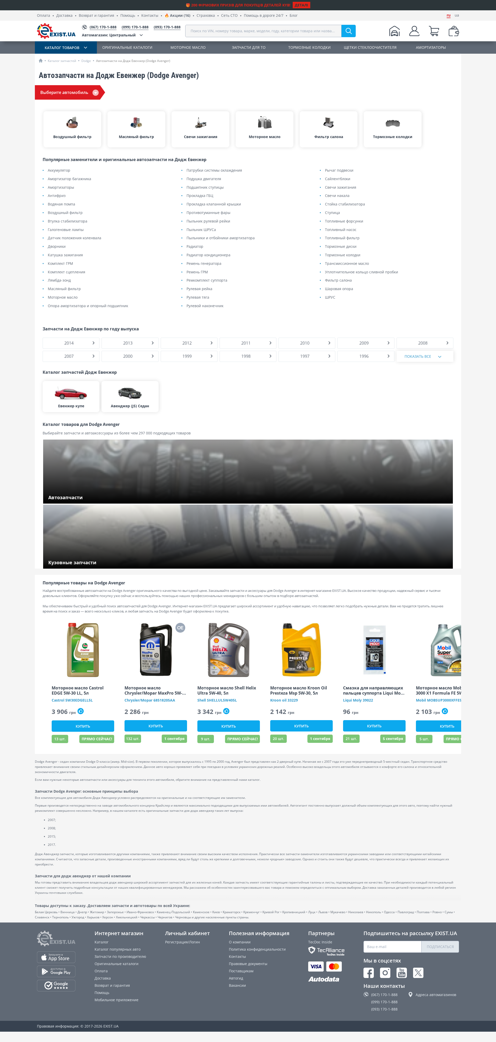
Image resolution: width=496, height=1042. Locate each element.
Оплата (43, 15)
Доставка (64, 15)
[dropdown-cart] (434, 31)
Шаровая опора (339, 289)
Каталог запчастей (62, 61)
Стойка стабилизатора (345, 204)
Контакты (149, 15)
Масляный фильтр (64, 289)
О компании (240, 942)
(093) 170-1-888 (384, 1009)
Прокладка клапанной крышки (214, 204)
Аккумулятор (59, 170)
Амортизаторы (61, 187)
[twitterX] (418, 973)
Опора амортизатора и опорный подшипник (88, 306)
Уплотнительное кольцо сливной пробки (361, 272)
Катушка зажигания (65, 255)
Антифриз (57, 196)
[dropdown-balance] (454, 31)
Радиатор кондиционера (208, 255)
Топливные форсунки (344, 221)
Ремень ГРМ (197, 272)
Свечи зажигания (340, 187)
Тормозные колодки (342, 255)
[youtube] (402, 973)
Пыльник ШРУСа (201, 230)
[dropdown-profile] (414, 31)
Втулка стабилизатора (67, 221)
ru (449, 15)
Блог (294, 15)
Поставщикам (241, 970)
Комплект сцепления (66, 272)
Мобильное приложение (116, 999)
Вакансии (237, 985)
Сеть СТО (229, 15)
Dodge (86, 61)
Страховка (206, 15)
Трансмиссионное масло (347, 263)
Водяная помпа (61, 204)
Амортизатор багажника (69, 179)
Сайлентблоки (337, 179)
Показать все (418, 356)
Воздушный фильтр (65, 213)
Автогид (236, 978)
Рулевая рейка (199, 289)
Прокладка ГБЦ (200, 196)
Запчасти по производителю (120, 956)
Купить (83, 726)
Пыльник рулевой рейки (208, 221)
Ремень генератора (204, 263)
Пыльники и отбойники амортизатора (221, 238)
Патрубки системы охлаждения (214, 170)
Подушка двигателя (204, 179)
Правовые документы (248, 963)
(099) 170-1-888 (384, 1001)
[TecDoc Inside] (326, 951)
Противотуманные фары (208, 213)
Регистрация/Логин (182, 942)
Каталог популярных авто (118, 949)
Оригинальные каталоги (116, 963)
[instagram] (385, 973)
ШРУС (330, 297)
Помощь (127, 15)
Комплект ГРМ (60, 263)
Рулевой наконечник (205, 306)
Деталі (301, 5)
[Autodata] (326, 979)
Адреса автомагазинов (436, 994)
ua (457, 15)
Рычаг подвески (339, 170)
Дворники (57, 246)
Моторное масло (63, 297)
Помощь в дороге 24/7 (263, 15)
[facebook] (368, 973)
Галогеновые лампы (66, 230)
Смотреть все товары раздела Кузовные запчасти (93, 563)
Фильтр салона (338, 280)
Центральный (109, 35)
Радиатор (195, 246)
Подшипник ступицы (205, 187)
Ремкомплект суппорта (207, 280)
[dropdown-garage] (394, 31)
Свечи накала (337, 196)
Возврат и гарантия (96, 15)
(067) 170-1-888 (384, 994)
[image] (83, 650)
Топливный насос (341, 230)
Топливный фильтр (342, 238)
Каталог (102, 942)
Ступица (332, 213)
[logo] (56, 31)
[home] (41, 60)
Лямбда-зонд (59, 280)
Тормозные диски (341, 246)
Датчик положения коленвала (74, 238)
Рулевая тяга (198, 297)
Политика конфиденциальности (257, 949)
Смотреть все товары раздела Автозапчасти (88, 498)
